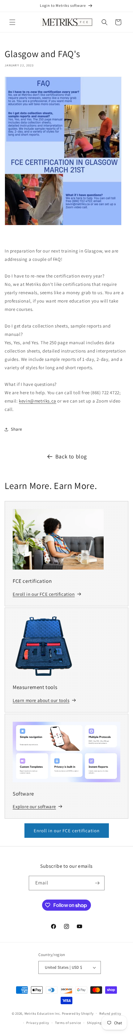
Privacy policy (37, 1023)
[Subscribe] (97, 883)
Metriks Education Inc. (42, 1013)
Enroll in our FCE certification (67, 830)
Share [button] (16, 429)
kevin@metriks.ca (37, 401)
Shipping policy (100, 1023)
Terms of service (68, 1023)
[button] (12, 22)
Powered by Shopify (78, 1013)
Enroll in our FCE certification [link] (44, 594)
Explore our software (34, 806)
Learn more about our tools (41, 700)
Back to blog (71, 456)
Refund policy (110, 1013)
